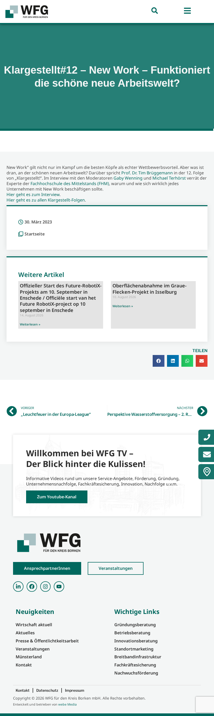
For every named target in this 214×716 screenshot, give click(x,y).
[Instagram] (45, 586)
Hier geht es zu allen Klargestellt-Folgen (46, 200)
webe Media (67, 704)
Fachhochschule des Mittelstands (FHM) (70, 183)
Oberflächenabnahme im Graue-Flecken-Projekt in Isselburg (149, 288)
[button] (158, 361)
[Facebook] (32, 586)
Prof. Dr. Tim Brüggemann (147, 173)
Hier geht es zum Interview (33, 194)
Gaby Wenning (128, 178)
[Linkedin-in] (18, 586)
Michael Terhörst (169, 178)
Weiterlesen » (30, 324)
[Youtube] (59, 586)
